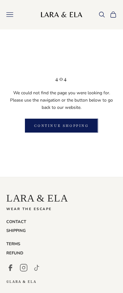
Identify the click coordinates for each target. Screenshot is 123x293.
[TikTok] (37, 268)
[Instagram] (24, 268)
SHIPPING (16, 231)
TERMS (13, 244)
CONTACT (16, 222)
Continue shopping (61, 125)
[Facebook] (10, 268)
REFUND (14, 253)
